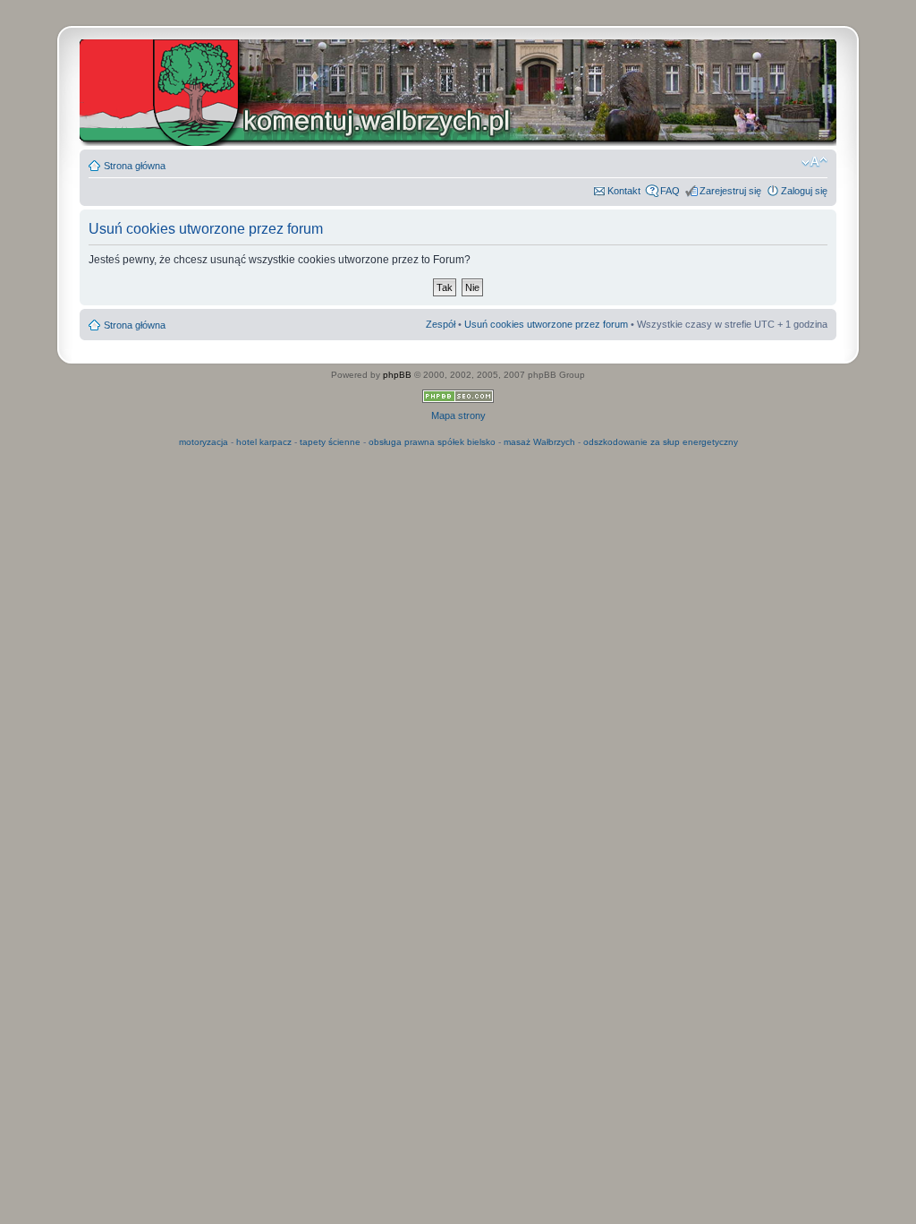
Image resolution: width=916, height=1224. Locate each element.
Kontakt (623, 190)
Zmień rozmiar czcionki (814, 162)
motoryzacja (203, 442)
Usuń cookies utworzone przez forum (546, 324)
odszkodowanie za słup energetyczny (660, 442)
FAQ (670, 190)
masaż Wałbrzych (539, 442)
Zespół (440, 324)
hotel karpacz (264, 442)
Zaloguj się (804, 190)
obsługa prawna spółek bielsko (432, 442)
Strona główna (134, 165)
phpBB (397, 375)
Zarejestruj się (730, 190)
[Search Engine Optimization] (458, 400)
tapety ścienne (330, 442)
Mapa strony (458, 415)
